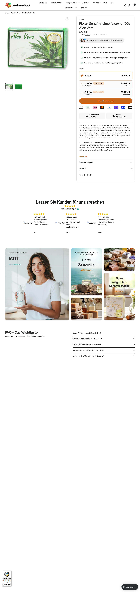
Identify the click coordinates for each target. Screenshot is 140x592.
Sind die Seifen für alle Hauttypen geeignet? (87, 339)
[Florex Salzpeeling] (86, 271)
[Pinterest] (87, 175)
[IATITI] (37, 284)
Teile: (80, 175)
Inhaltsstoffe (83, 168)
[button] (105, 75)
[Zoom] (67, 18)
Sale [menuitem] (105, 3)
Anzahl (81, 68)
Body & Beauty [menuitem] (71, 3)
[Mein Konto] (129, 5)
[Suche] (125, 5)
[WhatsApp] (90, 175)
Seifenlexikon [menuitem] (70, 8)
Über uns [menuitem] (83, 8)
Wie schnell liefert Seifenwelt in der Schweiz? (88, 356)
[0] (133, 5)
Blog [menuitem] (112, 3)
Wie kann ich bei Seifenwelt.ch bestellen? (87, 344)
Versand (87, 35)
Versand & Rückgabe (86, 162)
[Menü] (10, 572)
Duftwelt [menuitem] (85, 3)
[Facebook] (85, 175)
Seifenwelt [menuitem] (42, 3)
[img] (70, 206)
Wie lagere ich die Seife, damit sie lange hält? (88, 350)
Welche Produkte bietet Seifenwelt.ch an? (87, 333)
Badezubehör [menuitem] (56, 3)
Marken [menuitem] (96, 3)
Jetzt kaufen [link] (119, 291)
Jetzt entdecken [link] (14, 264)
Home (7, 13)
